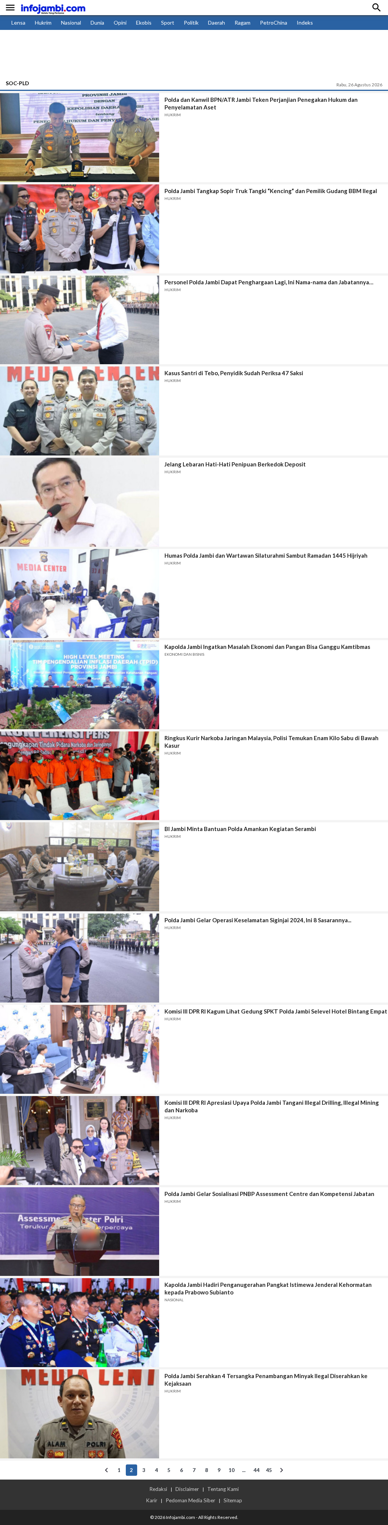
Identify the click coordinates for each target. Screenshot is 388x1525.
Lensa (18, 22)
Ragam (242, 22)
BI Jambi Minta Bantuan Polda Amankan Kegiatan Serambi (240, 828)
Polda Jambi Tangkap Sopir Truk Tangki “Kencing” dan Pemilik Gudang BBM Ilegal (270, 190)
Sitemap (233, 1500)
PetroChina (273, 22)
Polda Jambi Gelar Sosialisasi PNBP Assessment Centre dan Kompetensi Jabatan (269, 1193)
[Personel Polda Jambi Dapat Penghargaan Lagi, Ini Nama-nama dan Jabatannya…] (79, 320)
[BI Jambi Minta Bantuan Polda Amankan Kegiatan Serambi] (79, 866)
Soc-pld (17, 83)
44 (256, 1470)
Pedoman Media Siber (190, 1500)
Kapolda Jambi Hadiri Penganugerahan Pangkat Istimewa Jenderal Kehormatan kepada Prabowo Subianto (268, 1288)
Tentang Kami (223, 1489)
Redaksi (158, 1489)
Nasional (71, 22)
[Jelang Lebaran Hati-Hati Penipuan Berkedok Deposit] (79, 502)
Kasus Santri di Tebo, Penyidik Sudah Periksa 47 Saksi (233, 373)
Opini (120, 22)
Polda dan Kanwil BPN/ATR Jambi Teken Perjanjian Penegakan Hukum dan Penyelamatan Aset (261, 103)
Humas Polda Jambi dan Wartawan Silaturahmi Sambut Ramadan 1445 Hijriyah (266, 555)
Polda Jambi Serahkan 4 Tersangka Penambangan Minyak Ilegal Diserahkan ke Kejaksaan (266, 1379)
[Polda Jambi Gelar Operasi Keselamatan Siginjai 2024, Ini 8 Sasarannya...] (79, 958)
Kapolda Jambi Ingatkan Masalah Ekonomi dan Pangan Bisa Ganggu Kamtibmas (267, 646)
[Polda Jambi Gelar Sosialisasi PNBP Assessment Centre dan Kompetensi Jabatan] (79, 1231)
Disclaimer (187, 1489)
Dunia (97, 22)
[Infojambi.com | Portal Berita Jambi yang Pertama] (53, 7)
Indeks (305, 22)
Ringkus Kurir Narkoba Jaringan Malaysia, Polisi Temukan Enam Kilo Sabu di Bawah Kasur (271, 741)
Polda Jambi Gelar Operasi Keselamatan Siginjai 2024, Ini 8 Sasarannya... (257, 920)
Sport (167, 22)
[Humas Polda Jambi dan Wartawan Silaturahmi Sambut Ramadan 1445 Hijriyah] (79, 593)
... (244, 1470)
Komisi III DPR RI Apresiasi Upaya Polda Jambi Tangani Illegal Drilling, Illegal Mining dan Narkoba (271, 1106)
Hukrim (43, 22)
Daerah (216, 22)
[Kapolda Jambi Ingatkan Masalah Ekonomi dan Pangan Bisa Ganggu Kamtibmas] (79, 684)
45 (269, 1470)
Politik (191, 22)
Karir (151, 1500)
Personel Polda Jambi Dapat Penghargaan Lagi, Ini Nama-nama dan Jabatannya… (268, 282)
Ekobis (144, 22)
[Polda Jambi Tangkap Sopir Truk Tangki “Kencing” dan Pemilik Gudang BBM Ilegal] (79, 228)
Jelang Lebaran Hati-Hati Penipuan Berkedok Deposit (235, 464)
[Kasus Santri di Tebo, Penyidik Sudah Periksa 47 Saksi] (79, 410)
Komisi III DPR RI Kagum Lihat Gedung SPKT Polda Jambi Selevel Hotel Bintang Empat (275, 1011)
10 (231, 1470)
